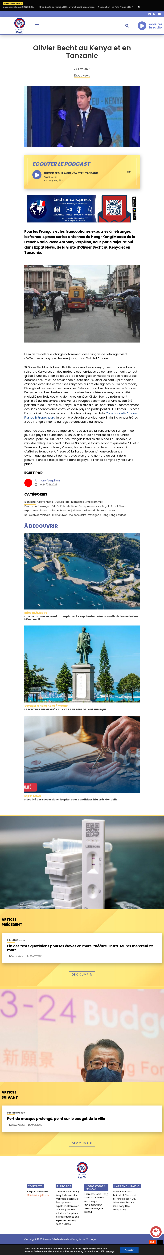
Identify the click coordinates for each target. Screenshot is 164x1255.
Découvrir (82, 975)
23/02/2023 (35, 956)
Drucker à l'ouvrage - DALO (41, 506)
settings (110, 1251)
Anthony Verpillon (47, 480)
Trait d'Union (59, 515)
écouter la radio (155, 26)
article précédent (12, 922)
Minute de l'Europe (95, 510)
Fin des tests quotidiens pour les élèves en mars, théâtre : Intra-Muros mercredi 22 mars (80, 948)
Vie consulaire (77, 515)
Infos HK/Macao (60, 510)
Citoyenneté (45, 502)
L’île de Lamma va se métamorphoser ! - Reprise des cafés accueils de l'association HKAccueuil (81, 618)
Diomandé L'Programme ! (87, 502)
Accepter (129, 1249)
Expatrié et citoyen (36, 510)
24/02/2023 (36, 1124)
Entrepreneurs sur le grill (93, 506)
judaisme (76, 510)
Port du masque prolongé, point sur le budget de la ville (56, 1119)
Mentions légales (36, 1195)
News (112, 510)
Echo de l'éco (68, 506)
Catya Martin (18, 1124)
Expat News (50, 177)
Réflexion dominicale (37, 515)
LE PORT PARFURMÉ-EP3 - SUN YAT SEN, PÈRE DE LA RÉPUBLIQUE (65, 709)
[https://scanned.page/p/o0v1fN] (82, 208)
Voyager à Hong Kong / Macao (107, 515)
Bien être (30, 502)
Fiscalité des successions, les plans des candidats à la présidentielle (70, 799)
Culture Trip (62, 502)
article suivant (10, 1095)
